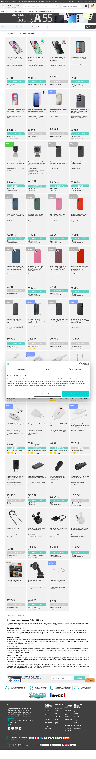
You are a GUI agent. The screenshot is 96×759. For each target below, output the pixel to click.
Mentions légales (57, 723)
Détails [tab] (48, 369)
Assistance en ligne (78, 721)
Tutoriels (92, 27)
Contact (91, 1)
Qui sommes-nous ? (58, 709)
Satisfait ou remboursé (67, 729)
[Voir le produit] (15, 46)
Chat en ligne (29, 1)
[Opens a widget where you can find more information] (90, 680)
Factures (47, 715)
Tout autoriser (75, 394)
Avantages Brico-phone (68, 711)
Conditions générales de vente (58, 718)
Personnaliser (46, 394)
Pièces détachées (7, 27)
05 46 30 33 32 (10, 1)
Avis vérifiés (77, 728)
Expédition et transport (68, 720)
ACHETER (14, 82)
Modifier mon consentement (49, 727)
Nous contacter (48, 718)
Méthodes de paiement (68, 715)
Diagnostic (72, 1)
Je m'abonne (79, 678)
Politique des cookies (48, 723)
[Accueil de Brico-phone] (14, 6)
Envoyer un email (14, 724)
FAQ (79, 1)
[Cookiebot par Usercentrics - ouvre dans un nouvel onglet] (80, 363)
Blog (84, 1)
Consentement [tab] (20, 369)
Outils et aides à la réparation (25, 27)
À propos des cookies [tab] (76, 369)
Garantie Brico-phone (68, 724)
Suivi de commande (48, 711)
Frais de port (78, 725)
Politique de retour (77, 712)
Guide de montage (77, 717)
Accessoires (42, 27)
